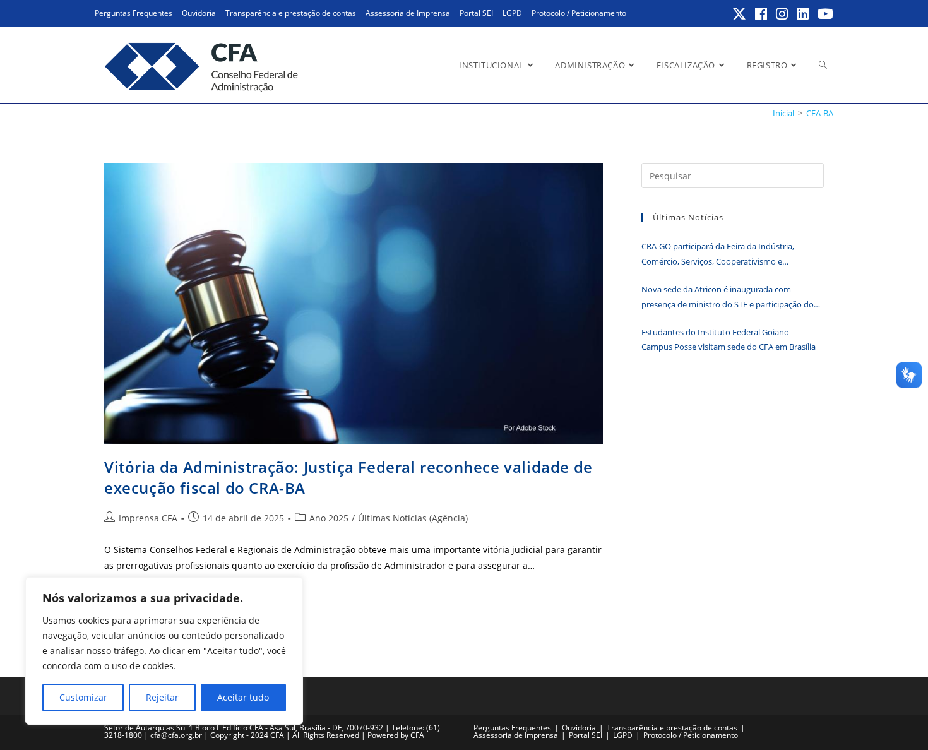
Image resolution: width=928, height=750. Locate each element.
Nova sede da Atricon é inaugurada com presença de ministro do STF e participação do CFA (727, 297)
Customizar (83, 697)
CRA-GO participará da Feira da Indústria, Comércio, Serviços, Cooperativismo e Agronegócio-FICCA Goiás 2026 (717, 255)
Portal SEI (476, 13)
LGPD (512, 13)
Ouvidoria (199, 13)
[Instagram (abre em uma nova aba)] (782, 14)
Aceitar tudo (243, 697)
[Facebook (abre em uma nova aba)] (761, 14)
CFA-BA (819, 113)
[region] (164, 651)
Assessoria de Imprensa (408, 13)
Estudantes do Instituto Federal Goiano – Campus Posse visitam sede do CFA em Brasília (728, 339)
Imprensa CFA (148, 518)
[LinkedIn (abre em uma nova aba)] (803, 14)
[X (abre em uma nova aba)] (740, 14)
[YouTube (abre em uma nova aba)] (823, 14)
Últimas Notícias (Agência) (413, 518)
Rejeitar (162, 697)
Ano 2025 (328, 518)
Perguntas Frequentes (133, 13)
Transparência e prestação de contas (290, 13)
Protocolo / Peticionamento (579, 13)
